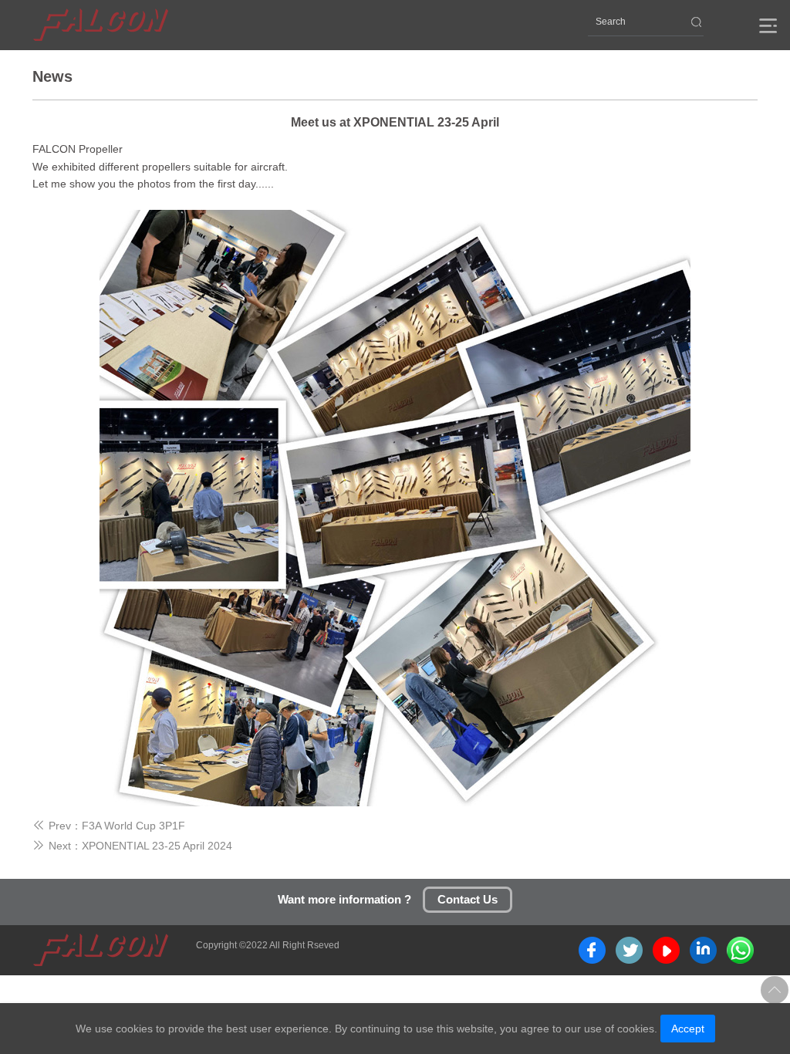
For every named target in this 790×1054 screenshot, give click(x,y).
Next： (57, 845)
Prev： (57, 825)
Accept (687, 1028)
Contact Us (467, 899)
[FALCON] (100, 25)
